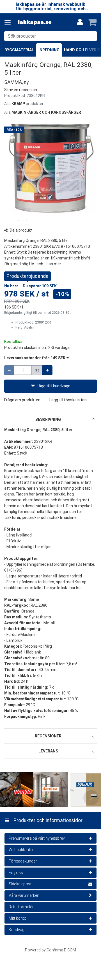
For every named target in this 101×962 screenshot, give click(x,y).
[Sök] (91, 36)
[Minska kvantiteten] (9, 370)
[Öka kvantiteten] (47, 370)
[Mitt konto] (80, 22)
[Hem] (34, 22)
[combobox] (50, 36)
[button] (20, 90)
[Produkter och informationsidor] (9, 22)
